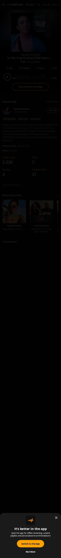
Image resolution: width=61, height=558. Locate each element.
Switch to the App (30, 543)
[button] (30, 279)
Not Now (30, 551)
